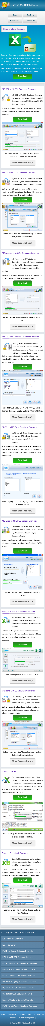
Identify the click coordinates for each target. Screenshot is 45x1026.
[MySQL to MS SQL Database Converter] (22, 231)
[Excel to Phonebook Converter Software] (22, 907)
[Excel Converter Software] (22, 831)
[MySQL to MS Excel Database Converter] (22, 498)
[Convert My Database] (6, 8)
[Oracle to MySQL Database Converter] (22, 749)
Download (22, 76)
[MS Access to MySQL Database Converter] (22, 314)
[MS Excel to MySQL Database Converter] (22, 589)
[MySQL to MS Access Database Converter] (22, 405)
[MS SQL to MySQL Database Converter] (22, 150)
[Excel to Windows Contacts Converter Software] (22, 671)
